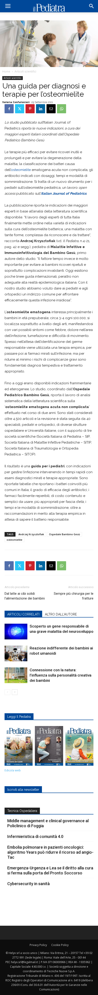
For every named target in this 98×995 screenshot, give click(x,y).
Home (6, 71)
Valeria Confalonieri (16, 102)
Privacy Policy (38, 945)
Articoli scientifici (25, 71)
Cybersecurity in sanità (28, 883)
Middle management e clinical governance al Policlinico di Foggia (48, 823)
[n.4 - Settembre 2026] (19, 747)
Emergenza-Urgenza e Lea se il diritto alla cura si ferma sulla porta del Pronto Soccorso (50, 870)
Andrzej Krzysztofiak (31, 534)
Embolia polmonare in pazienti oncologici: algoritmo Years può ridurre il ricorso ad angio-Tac (50, 852)
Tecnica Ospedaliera (22, 811)
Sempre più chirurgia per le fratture (73, 596)
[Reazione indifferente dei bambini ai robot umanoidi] (16, 653)
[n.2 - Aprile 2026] (79, 747)
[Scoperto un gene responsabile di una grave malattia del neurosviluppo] (16, 631)
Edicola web (13, 770)
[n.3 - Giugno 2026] (49, 747)
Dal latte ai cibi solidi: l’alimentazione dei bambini (25, 596)
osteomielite (21, 170)
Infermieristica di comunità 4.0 (35, 836)
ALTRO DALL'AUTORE (61, 614)
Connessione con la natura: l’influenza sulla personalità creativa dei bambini (60, 675)
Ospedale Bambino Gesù (64, 534)
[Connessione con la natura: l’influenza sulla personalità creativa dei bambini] (16, 675)
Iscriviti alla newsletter (23, 789)
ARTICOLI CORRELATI (23, 614)
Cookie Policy (60, 945)
